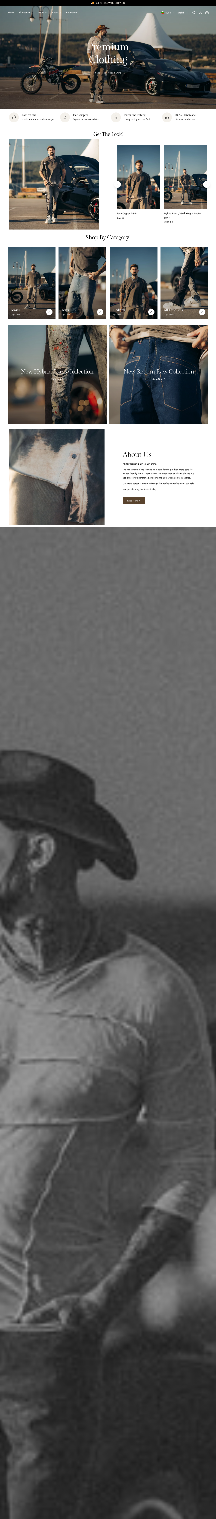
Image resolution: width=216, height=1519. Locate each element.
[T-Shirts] (133, 283)
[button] (194, 13)
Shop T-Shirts (114, 72)
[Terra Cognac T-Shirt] (138, 177)
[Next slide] (206, 184)
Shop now (56, 379)
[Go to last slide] (117, 184)
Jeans (15, 310)
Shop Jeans (100, 72)
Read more (132, 500)
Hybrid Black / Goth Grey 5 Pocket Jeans (182, 215)
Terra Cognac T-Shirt (127, 213)
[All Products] (184, 283)
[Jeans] (32, 283)
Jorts (65, 310)
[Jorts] (82, 283)
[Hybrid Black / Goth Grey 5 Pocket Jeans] (185, 177)
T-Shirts (119, 310)
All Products (173, 310)
